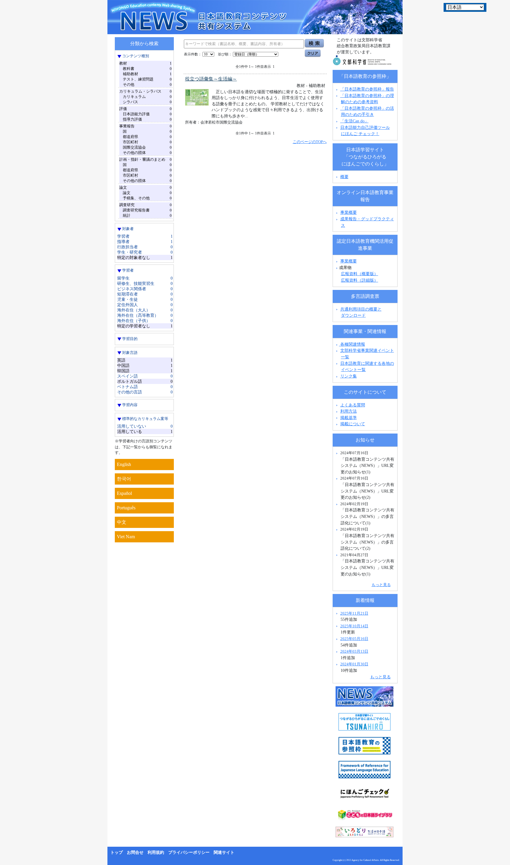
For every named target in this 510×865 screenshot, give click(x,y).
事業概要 (348, 212)
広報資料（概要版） (359, 273)
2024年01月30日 (354, 664)
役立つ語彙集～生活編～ (211, 78)
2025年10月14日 (354, 626)
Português (126, 507)
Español (124, 493)
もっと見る (381, 584)
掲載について (352, 423)
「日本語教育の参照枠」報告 (367, 89)
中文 (121, 522)
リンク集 (348, 376)
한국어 (124, 478)
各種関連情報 (352, 344)
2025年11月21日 (354, 613)
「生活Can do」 (354, 121)
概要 (344, 176)
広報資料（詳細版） (359, 280)
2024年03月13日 (354, 651)
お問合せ (135, 852)
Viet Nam (126, 536)
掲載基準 (348, 417)
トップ (116, 852)
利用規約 (156, 852)
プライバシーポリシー (189, 852)
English (124, 464)
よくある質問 (352, 405)
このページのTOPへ (310, 141)
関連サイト (224, 852)
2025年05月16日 (354, 638)
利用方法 (348, 411)
